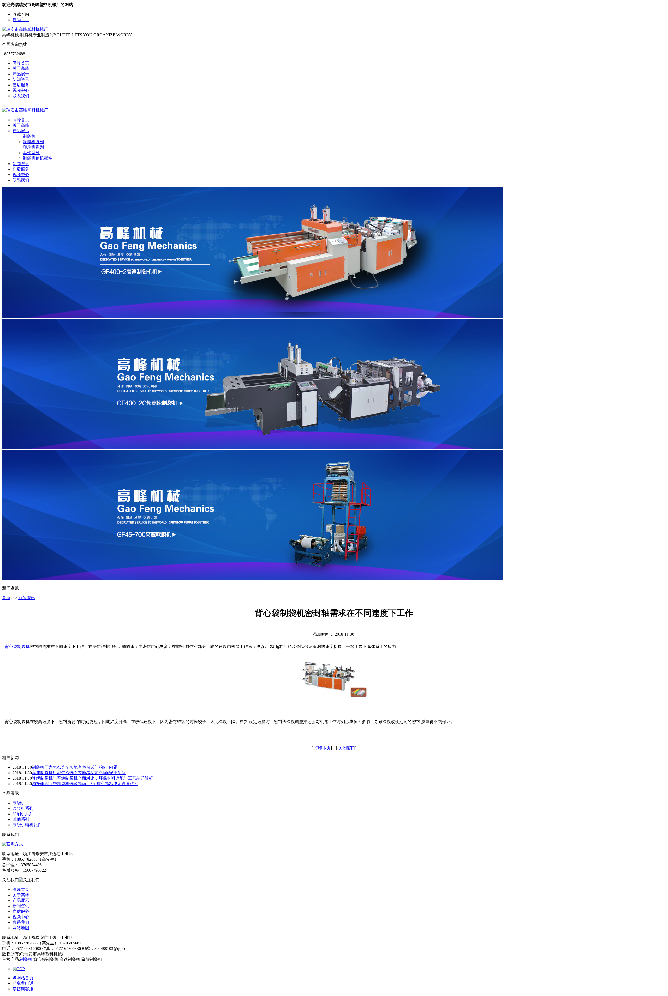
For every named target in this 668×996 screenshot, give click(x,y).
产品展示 (21, 74)
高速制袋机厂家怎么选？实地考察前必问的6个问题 (79, 772)
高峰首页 (21, 63)
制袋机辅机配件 (37, 158)
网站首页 (25, 978)
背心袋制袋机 (17, 646)
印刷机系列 (33, 147)
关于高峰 (21, 68)
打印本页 (322, 748)
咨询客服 (25, 989)
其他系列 (31, 152)
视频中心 (21, 90)
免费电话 (25, 983)
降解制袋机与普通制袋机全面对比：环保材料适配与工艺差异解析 (92, 778)
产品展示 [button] (21, 131)
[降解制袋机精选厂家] (252, 447)
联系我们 (21, 96)
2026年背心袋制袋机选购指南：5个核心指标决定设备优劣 (85, 783)
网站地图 (21, 928)
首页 (6, 598)
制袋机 (29, 136)
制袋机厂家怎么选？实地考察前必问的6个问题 (74, 767)
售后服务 (21, 85)
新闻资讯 (21, 79)
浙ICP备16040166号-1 (86, 954)
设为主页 (21, 19)
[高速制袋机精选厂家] (252, 316)
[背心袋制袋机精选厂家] (252, 579)
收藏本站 (21, 14)
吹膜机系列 (33, 141)
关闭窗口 (346, 748)
